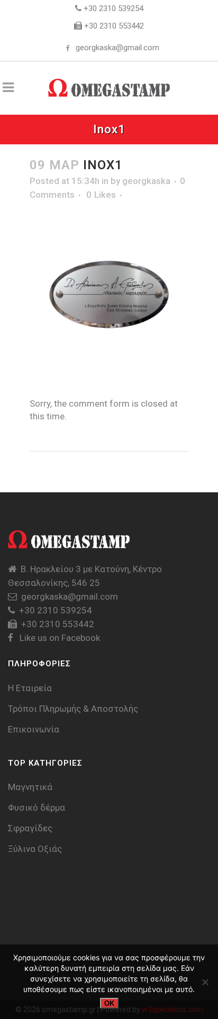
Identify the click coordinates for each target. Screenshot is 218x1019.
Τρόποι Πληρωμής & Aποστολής (73, 708)
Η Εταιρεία (30, 688)
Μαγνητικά (30, 787)
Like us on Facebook (58, 637)
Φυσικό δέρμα (36, 807)
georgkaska (146, 181)
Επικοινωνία (33, 729)
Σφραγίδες (30, 828)
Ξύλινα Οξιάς (35, 848)
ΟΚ (109, 1003)
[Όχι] (204, 982)
